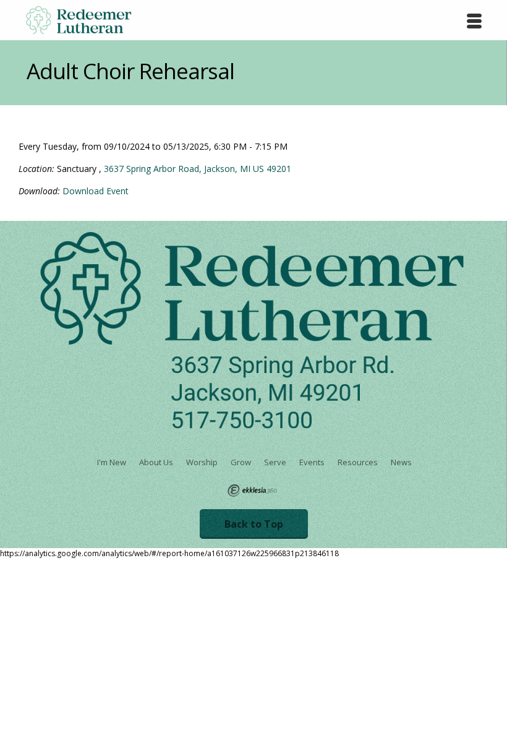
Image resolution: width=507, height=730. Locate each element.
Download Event (95, 191)
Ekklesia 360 (252, 490)
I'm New (111, 462)
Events (312, 462)
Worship (202, 462)
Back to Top (253, 524)
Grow (241, 462)
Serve (275, 462)
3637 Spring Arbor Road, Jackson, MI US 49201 (197, 168)
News (401, 462)
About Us (156, 462)
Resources (358, 462)
